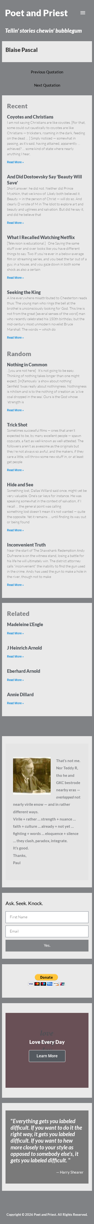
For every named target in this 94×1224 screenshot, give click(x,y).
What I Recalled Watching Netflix (41, 237)
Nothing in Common (27, 364)
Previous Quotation (47, 72)
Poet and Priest (36, 12)
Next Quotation (47, 85)
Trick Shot (17, 424)
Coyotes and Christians (30, 117)
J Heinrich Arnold (24, 648)
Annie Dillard (20, 694)
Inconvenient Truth (26, 544)
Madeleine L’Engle (25, 624)
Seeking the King (24, 292)
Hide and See (20, 484)
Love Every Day (47, 1042)
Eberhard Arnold (23, 671)
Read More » (15, 162)
